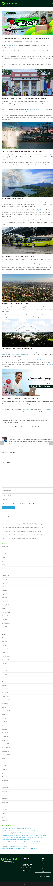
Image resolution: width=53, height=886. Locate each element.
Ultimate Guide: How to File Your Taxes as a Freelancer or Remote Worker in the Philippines (24, 835)
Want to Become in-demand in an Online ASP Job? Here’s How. (17, 828)
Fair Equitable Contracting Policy (43, 876)
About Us (43, 866)
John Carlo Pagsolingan (17, 41)
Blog (43, 863)
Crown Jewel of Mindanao (21, 398)
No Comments (28, 41)
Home (43, 860)
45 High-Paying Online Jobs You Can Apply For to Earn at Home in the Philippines (22, 837)
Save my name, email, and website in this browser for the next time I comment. (22, 503)
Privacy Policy (43, 873)
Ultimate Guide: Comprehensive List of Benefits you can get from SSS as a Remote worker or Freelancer (26, 844)
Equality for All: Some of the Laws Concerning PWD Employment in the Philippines (21, 841)
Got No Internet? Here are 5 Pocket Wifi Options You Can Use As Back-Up (20, 848)
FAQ (43, 868)
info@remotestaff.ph (26, 860)
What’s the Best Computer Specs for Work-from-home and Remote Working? (20, 830)
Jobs (43, 871)
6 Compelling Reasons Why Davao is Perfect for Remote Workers (25, 38)
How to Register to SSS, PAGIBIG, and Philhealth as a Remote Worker (18, 833)
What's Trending (37, 41)
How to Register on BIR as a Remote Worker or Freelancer (15, 839)
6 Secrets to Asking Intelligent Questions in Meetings (14, 846)
